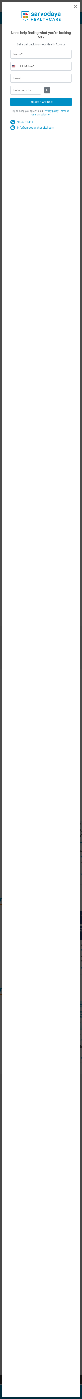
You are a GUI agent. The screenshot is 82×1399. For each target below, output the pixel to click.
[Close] (75, 6)
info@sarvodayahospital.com (35, 127)
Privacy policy (51, 111)
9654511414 (25, 122)
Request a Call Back (41, 101)
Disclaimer (44, 114)
